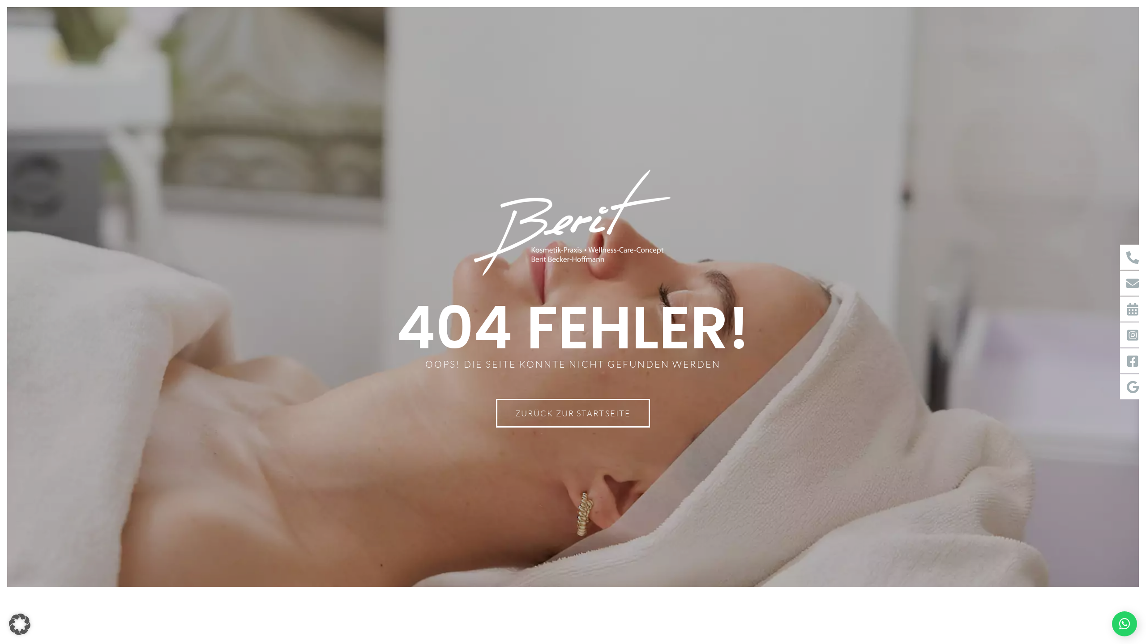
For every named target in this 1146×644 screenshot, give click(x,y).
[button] (19, 624)
